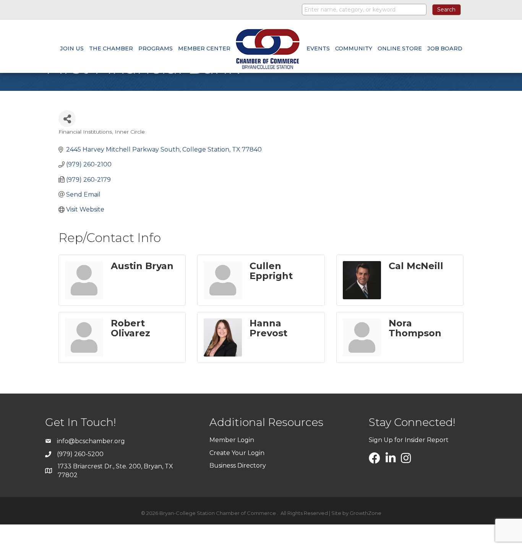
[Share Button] (67, 118)
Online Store (400, 48)
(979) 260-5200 (80, 454)
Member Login (231, 440)
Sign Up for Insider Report (409, 440)
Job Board (444, 48)
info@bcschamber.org (91, 441)
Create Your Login (236, 453)
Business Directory (237, 465)
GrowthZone (365, 513)
